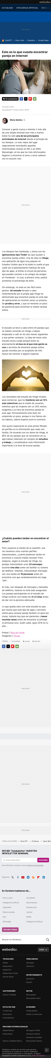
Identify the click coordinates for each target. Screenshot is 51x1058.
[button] (17, 119)
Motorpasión (31, 995)
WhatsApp (7, 921)
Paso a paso (8, 898)
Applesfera (7, 970)
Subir (41, 950)
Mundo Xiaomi (8, 977)
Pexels (17, 636)
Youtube (23, 877)
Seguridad (7, 907)
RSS (33, 877)
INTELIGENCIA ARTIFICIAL (27, 8)
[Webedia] (45, 2)
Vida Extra (30, 966)
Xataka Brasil (7, 1034)
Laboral (29, 912)
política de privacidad (35, 865)
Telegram (28, 877)
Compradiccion (8, 1018)
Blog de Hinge (18, 632)
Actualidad (16, 641)
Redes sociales (9, 912)
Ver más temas (10, 930)
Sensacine (30, 979)
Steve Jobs (19, 40)
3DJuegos (30, 963)
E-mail (34, 99)
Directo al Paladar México (12, 1041)
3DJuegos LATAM (33, 1030)
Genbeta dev (31, 907)
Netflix (29, 917)
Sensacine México (33, 1034)
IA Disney (35, 841)
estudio (37, 641)
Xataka (5, 963)
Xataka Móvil (7, 966)
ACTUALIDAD (7, 8)
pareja (27, 641)
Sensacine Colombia (34, 1037)
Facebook (21, 99)
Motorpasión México (34, 1041)
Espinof (29, 982)
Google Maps (43, 40)
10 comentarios (11, 99)
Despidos (31, 40)
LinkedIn (44, 877)
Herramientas (31, 902)
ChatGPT (8, 40)
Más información (38, 1055)
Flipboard (30, 99)
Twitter (25, 99)
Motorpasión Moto (33, 998)
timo (4, 917)
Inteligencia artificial (11, 902)
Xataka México (8, 1030)
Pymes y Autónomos (34, 1014)
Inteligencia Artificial (34, 921)
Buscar (47, 939)
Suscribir (43, 860)
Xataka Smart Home (10, 973)
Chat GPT (24, 841)
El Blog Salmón (32, 1011)
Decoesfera (7, 1014)
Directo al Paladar (9, 995)
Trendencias (7, 1011)
